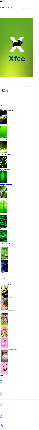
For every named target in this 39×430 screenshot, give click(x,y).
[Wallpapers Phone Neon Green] (3, 197)
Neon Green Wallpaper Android (5, 228)
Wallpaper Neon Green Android (5, 169)
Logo (0, 405)
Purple (1, 414)
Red (0, 416)
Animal (1, 379)
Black (1, 383)
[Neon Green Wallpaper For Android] (3, 123)
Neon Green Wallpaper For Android (5, 124)
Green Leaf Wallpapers (4, 259)
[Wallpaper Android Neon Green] (3, 138)
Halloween (1, 403)
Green (1, 106)
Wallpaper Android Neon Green (5, 139)
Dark (0, 392)
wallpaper (20, 86)
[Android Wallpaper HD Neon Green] (3, 242)
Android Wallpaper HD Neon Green (5, 243)
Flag (0, 395)
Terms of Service (2, 427)
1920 (1, 105)
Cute (0, 391)
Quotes (1, 415)
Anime (1, 380)
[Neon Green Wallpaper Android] (3, 227)
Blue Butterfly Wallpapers (4, 272)
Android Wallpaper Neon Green (5, 154)
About (1, 424)
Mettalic (1, 406)
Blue (0, 384)
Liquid (1, 404)
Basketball (1, 382)
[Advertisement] (18, 13)
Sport (0, 419)
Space (1, 418)
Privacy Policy (1, 429)
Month (1, 407)
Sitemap (2, 426)
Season (1, 417)
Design (1, 393)
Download (1, 109)
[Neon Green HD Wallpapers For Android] (3, 212)
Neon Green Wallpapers (5, 7)
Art (0, 381)
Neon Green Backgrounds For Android (6, 184)
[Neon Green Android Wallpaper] (19, 47)
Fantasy (1, 394)
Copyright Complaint (3, 425)
